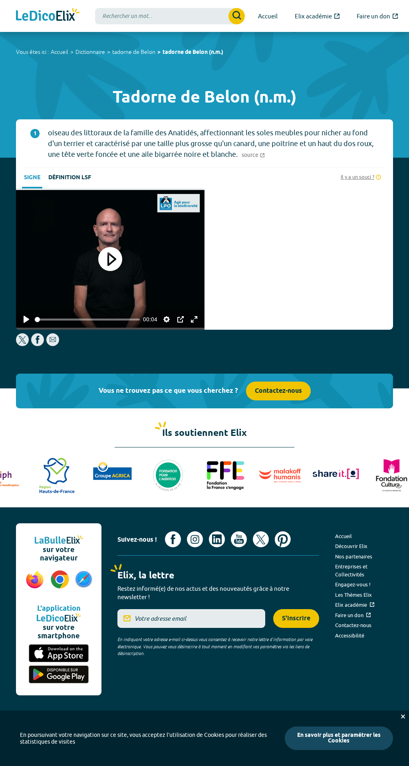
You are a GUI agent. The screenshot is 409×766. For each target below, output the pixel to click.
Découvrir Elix (351, 546)
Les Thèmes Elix (353, 595)
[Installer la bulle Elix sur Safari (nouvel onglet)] (83, 583)
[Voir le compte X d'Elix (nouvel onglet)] (261, 539)
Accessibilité (349, 635)
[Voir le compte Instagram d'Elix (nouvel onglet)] (195, 539)
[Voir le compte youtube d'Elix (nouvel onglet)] (239, 539)
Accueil (59, 52)
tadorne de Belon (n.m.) (193, 52)
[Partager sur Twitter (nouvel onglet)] (23, 343)
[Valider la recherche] (236, 16)
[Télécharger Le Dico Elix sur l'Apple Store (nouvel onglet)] (59, 653)
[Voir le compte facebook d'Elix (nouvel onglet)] (173, 539)
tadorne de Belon (133, 52)
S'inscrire (296, 618)
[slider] (87, 319)
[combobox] (170, 16)
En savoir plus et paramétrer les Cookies (339, 738)
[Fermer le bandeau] (403, 716)
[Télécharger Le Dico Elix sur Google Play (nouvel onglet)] (59, 674)
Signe (32, 178)
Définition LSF (69, 178)
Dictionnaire (90, 52)
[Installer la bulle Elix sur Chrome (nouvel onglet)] (60, 583)
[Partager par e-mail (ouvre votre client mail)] (52, 343)
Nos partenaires (353, 556)
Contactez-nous (278, 391)
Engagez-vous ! (353, 584)
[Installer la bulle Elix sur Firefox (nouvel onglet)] (35, 583)
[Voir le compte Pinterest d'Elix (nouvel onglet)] (283, 539)
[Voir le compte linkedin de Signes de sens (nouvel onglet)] (217, 539)
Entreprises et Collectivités (351, 570)
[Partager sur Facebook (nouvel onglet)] (37, 343)
